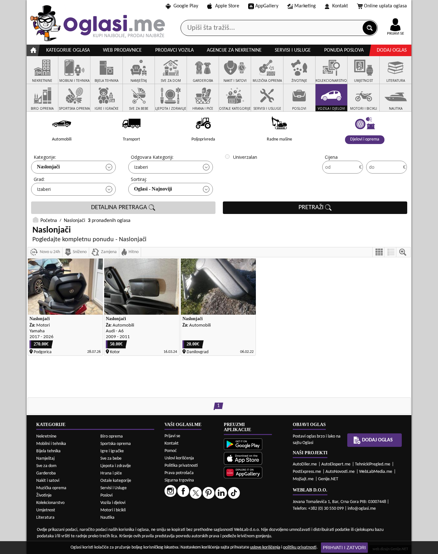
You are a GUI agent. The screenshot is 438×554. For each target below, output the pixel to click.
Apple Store (227, 6)
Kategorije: (45, 157)
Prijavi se (172, 436)
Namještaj (45, 458)
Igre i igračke (112, 451)
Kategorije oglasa (68, 50)
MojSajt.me (303, 479)
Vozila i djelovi (112, 502)
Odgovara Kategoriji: (152, 157)
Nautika (107, 517)
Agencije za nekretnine (234, 50)
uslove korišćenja (265, 547)
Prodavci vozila (174, 50)
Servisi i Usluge (113, 488)
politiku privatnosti (299, 547)
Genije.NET (328, 479)
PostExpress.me (307, 471)
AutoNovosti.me (340, 471)
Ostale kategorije (115, 480)
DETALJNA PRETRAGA (120, 207)
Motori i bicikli (113, 510)
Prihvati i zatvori (344, 547)
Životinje (44, 495)
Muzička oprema (51, 488)
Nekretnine (46, 436)
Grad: (39, 179)
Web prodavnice (122, 50)
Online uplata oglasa (385, 6)
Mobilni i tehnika (51, 443)
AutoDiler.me (305, 464)
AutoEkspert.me (335, 464)
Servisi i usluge (293, 50)
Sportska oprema (115, 443)
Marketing (305, 6)
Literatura (45, 517)
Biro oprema (111, 436)
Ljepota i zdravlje (115, 466)
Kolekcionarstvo (50, 502)
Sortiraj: (139, 179)
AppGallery (266, 6)
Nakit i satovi (47, 480)
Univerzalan (245, 157)
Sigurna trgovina (179, 480)
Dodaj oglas (392, 50)
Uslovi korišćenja (179, 458)
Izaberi (141, 167)
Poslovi (106, 495)
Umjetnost (45, 510)
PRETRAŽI (312, 207)
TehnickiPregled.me (372, 464)
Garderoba (46, 473)
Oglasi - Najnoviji (153, 189)
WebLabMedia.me (375, 471)
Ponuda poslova (344, 50)
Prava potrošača (179, 473)
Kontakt (340, 6)
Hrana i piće (111, 473)
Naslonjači (48, 166)
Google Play (185, 6)
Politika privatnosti (181, 465)
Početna (48, 220)
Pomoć (170, 450)
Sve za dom (46, 466)
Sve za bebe (111, 458)
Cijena (331, 157)
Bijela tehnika (48, 451)
